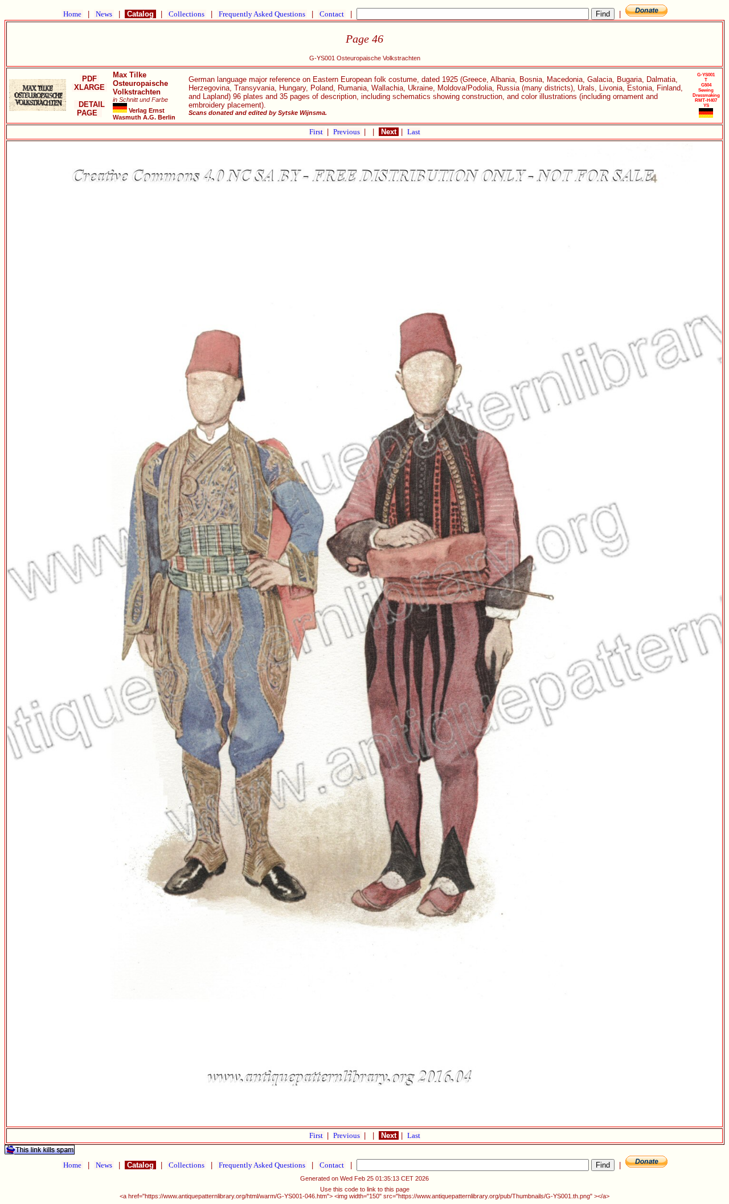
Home (72, 14)
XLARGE (89, 87)
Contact (332, 14)
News (104, 14)
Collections (186, 14)
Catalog (140, 14)
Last (413, 131)
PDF (89, 79)
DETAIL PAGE (89, 108)
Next (389, 131)
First (317, 131)
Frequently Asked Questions (262, 14)
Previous (347, 131)
